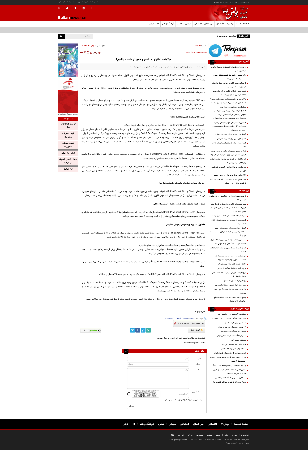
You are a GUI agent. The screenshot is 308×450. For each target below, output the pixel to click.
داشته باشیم (169, 318)
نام (199, 358)
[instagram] (83, 8)
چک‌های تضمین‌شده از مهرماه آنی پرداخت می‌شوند (230, 291)
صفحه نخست (242, 24)
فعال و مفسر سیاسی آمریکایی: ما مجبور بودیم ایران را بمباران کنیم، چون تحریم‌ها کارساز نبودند (228, 153)
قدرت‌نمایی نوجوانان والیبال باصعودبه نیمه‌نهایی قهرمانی (228, 169)
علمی (187, 52)
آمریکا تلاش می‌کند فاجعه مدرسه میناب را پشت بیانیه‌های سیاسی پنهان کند (228, 161)
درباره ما (85, 1)
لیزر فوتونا (68, 169)
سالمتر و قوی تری (181, 318)
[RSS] (60, 8)
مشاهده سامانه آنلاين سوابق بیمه (233, 331)
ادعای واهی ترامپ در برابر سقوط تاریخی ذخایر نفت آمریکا (228, 222)
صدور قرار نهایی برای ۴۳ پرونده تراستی (231, 138)
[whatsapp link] (148, 330)
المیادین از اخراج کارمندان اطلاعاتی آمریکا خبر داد (228, 145)
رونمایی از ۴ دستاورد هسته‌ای (234, 280)
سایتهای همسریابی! (238, 340)
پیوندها (77, 1)
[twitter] (67, 8)
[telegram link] (143, 330)
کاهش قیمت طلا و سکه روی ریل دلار (232, 264)
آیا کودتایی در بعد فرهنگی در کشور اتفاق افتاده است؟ (228, 250)
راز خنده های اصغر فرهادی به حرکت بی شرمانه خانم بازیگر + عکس (228, 359)
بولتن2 (193, 52)
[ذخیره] (88, 52)
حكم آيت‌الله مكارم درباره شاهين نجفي (231, 335)
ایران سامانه (231, 443)
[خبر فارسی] (68, 97)
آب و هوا (62, 1)
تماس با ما (94, 1)
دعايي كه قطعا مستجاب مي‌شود (234, 344)
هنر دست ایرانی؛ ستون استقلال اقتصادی (230, 285)
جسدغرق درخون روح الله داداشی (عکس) (230, 377)
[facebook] (91, 8)
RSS (172, 435)
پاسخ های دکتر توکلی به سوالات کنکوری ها (229, 382)
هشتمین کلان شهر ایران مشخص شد (232, 314)
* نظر (199, 369)
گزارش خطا (195, 330)
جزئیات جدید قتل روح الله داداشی (233, 348)
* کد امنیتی (196, 391)
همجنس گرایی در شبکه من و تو (234, 322)
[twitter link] (132, 330)
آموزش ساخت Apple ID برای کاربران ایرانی (230, 353)
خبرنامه (70, 1)
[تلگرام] (229, 50)
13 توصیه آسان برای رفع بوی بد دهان (232, 327)
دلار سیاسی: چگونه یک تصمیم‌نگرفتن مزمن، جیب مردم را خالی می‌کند (229, 77)
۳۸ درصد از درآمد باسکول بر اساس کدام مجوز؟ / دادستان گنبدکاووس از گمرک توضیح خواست (228, 101)
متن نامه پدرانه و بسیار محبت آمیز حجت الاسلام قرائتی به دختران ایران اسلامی (228, 181)
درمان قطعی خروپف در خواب (68, 161)
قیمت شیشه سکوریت (68, 135)
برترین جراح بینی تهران (68, 125)
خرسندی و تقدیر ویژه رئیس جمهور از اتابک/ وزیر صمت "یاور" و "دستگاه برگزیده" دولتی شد (228, 241)
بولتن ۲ (230, 24)
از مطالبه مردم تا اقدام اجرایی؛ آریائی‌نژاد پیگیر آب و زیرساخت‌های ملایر (228, 85)
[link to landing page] (234, 13)
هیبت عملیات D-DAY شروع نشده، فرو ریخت (229, 215)
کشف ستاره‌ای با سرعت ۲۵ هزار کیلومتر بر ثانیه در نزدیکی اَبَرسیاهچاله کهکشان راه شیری (203, 36)
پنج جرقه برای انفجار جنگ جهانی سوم (232, 268)
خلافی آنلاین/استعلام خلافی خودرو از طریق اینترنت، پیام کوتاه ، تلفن (229, 371)
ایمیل (199, 364)
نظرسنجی (200, 435)
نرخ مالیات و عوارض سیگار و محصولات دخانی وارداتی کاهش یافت (229, 274)
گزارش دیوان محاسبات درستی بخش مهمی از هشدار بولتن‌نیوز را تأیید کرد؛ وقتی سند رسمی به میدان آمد (228, 232)
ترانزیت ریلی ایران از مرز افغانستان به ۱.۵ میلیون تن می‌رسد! (228, 198)
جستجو (218, 435)
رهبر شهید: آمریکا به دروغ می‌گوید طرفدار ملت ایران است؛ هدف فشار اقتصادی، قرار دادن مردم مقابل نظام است (228, 208)
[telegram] (75, 8)
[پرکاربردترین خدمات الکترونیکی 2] (68, 60)
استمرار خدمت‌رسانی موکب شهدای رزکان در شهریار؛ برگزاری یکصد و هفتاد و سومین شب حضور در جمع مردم (229, 126)
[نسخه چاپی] (81, 52)
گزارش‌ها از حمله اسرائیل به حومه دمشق (230, 134)
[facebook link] (137, 330)
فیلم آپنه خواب (68, 153)
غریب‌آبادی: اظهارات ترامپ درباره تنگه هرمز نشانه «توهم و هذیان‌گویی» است (229, 93)
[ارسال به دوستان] (84, 52)
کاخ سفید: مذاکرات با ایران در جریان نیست (230, 175)
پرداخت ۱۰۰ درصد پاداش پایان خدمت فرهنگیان (228, 365)
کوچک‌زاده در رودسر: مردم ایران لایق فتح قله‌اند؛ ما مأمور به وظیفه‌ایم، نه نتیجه (230, 258)
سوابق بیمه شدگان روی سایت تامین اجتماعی (229, 318)
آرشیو (226, 435)
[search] (61, 36)
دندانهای (192, 318)
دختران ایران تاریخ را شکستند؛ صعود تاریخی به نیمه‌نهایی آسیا (228, 69)
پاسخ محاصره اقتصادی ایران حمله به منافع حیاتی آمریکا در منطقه (230, 299)
